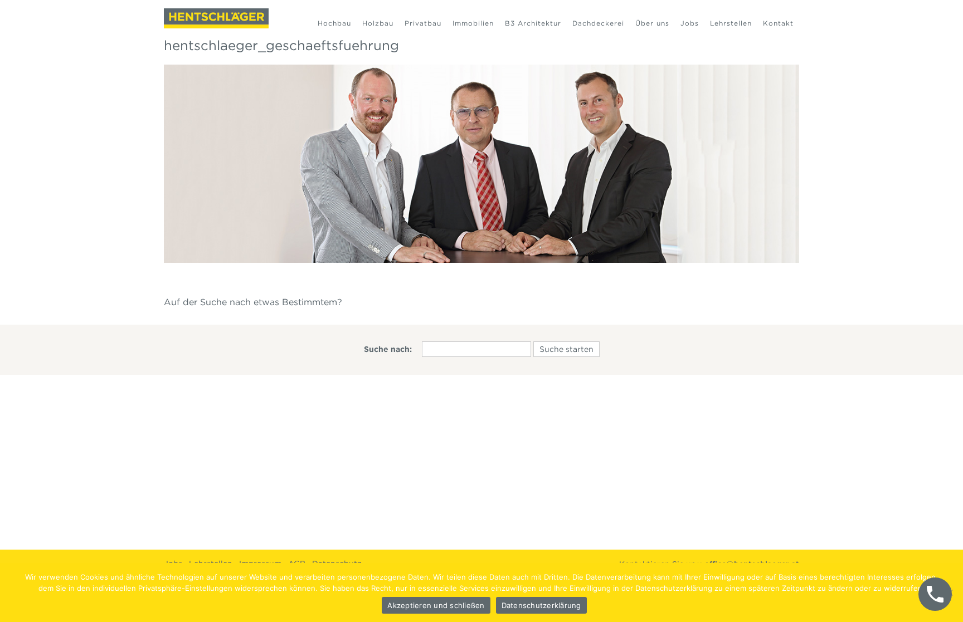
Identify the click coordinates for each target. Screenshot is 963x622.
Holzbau (377, 23)
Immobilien (473, 23)
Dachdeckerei (598, 23)
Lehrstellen (731, 23)
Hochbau (334, 23)
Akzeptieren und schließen (435, 605)
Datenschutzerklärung (541, 605)
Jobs (689, 23)
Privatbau (423, 23)
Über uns (652, 23)
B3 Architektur (533, 23)
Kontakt (778, 23)
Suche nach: (388, 349)
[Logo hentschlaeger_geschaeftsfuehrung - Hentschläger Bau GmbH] (216, 18)
